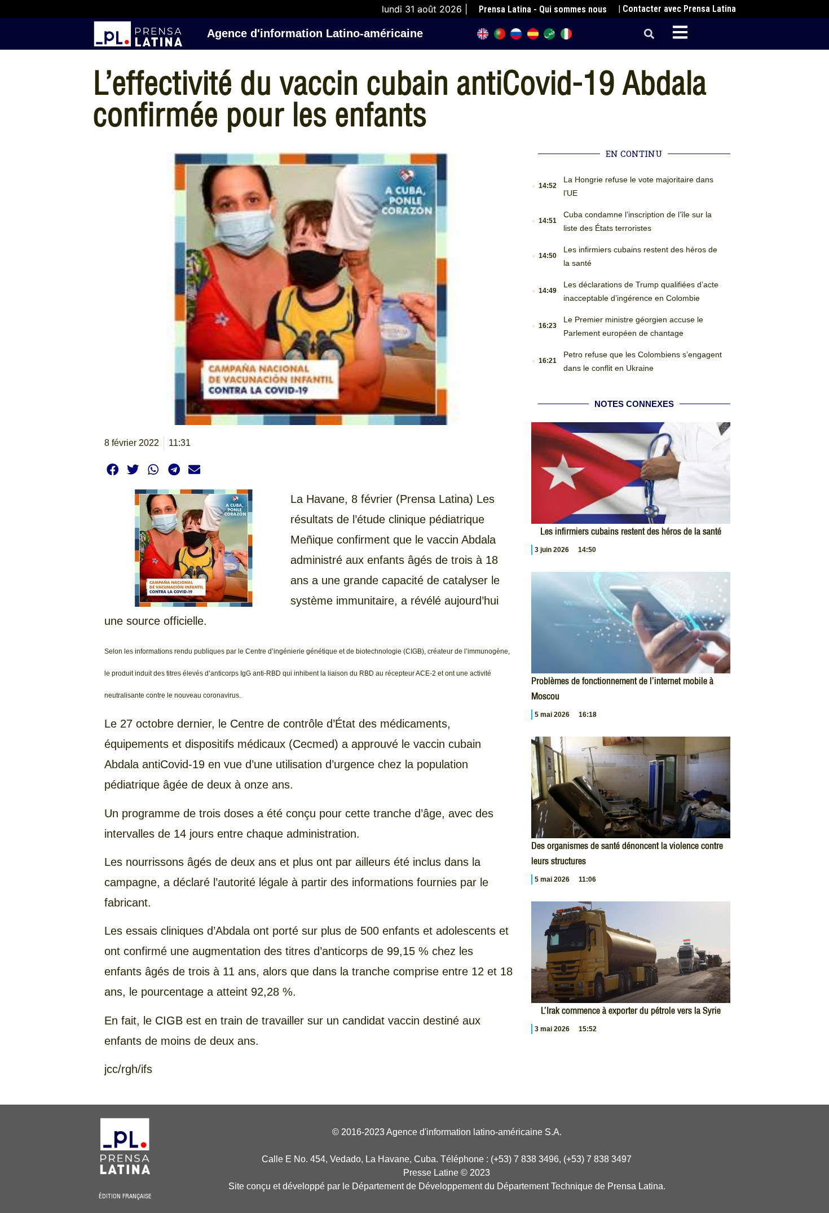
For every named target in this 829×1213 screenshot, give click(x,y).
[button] (649, 34)
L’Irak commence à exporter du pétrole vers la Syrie (631, 1010)
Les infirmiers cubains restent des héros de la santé (630, 531)
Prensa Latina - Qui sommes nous (543, 9)
